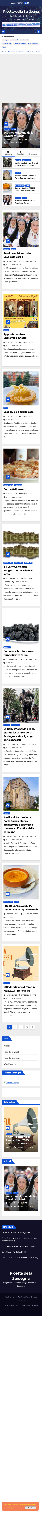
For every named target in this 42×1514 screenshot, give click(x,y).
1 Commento (11, 420)
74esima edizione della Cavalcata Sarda (25, 202)
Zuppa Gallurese (13, 489)
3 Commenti (11, 917)
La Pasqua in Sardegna (21, 1140)
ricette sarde (14, 40)
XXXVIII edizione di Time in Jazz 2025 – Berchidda (19, 134)
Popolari (20, 154)
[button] (35, 32)
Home (6, 1305)
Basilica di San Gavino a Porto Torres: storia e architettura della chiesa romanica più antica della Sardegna (18, 825)
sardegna (5, 40)
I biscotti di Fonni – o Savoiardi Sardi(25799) (20, 1258)
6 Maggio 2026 (11, 836)
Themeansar (21, 1300)
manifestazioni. (7, 43)
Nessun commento (14, 143)
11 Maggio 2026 (12, 744)
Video (21, 1311)
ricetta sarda (24, 40)
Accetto (30, 1508)
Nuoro (4, 47)
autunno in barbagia (20, 43)
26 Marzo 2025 (12, 342)
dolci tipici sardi (33, 43)
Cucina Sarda (19, 185)
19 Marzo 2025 (12, 416)
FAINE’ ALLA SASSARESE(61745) (16, 1233)
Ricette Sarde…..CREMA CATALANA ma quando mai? (25, 190)
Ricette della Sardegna (21, 11)
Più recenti (8, 154)
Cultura (6, 129)
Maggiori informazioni (15, 1508)
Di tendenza (33, 154)
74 (27, 1027)
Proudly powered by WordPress (15, 1297)
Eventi (25, 198)
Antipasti (7, 647)
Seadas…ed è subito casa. (18, 411)
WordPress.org (10, 1064)
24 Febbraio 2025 (13, 578)
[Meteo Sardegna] (11, 1083)
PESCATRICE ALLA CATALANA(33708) (18, 1246)
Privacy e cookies (32, 1305)
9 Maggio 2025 (12, 139)
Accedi (7, 1046)
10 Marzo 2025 (12, 493)
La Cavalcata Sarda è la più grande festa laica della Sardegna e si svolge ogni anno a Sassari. (26, 166)
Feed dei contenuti (11, 1052)
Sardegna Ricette (28, 139)
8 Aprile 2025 (13, 1144)
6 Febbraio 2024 (12, 659)
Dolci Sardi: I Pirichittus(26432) (14, 1252)
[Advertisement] (21, 76)
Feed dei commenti (12, 1058)
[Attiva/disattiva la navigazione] (19, 31)
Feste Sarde (27, 160)
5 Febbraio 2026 (12, 914)
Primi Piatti (18, 485)
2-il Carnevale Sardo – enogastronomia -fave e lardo (17, 570)
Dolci (27, 185)
